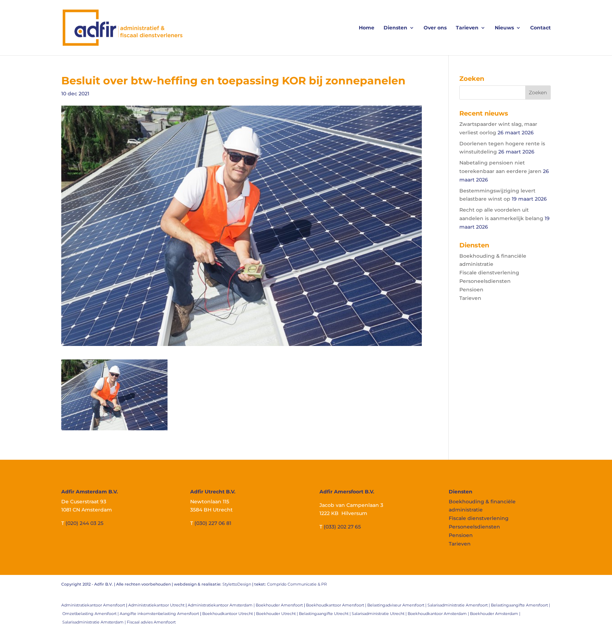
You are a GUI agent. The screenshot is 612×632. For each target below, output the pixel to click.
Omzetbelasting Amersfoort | (91, 613)
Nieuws (504, 28)
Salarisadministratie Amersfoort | (459, 605)
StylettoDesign (236, 584)
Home (366, 28)
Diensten (395, 28)
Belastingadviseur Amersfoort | (397, 605)
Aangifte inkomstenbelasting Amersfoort (159, 613)
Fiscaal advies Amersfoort (151, 622)
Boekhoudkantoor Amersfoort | (336, 605)
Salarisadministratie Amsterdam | (94, 622)
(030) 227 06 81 (212, 523)
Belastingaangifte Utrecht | (325, 613)
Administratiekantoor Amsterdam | (222, 605)
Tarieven (467, 28)
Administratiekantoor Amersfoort (93, 605)
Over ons (435, 28)
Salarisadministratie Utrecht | (380, 613)
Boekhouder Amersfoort (279, 605)
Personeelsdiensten (485, 281)
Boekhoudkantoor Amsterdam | (439, 613)
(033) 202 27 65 (342, 527)
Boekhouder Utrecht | (277, 613)
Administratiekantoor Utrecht (156, 605)
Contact (540, 28)
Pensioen (471, 289)
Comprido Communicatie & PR (297, 584)
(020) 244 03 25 (84, 523)
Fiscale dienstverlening (489, 272)
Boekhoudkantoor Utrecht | (229, 613)
